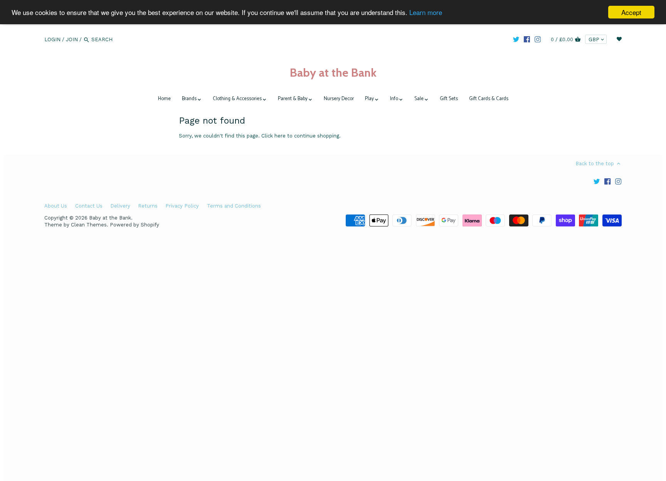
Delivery (120, 206)
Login (52, 39)
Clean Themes (89, 225)
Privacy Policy (182, 206)
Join (72, 39)
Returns (148, 206)
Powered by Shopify (134, 225)
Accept (631, 12)
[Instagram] (538, 39)
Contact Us (89, 206)
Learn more (425, 12)
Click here (273, 136)
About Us (55, 206)
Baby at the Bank (333, 72)
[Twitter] (516, 39)
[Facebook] (527, 39)
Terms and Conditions (234, 206)
